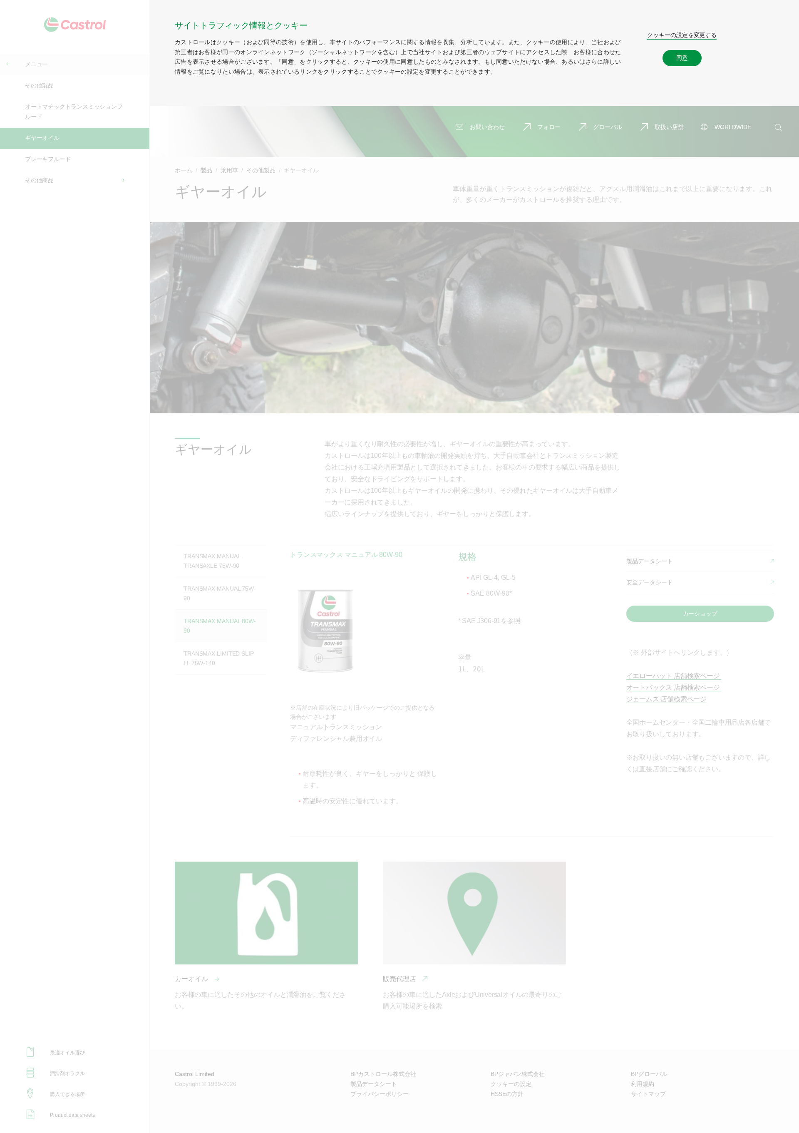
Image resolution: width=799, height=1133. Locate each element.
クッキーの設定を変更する (682, 35)
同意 (682, 58)
